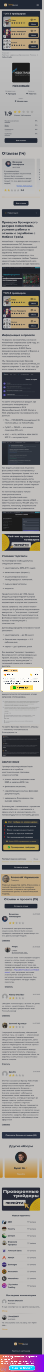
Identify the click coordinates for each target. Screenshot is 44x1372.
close (40, 670)
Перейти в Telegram (22, 1368)
